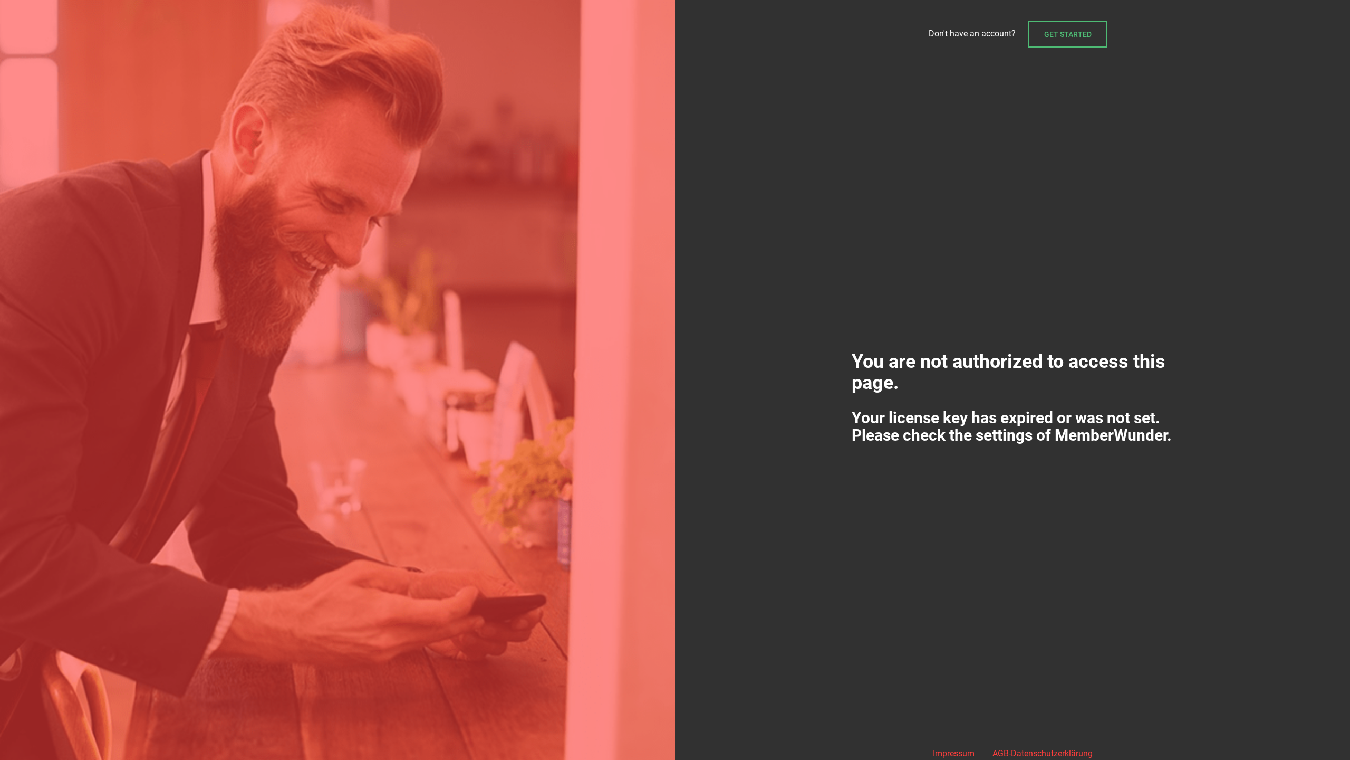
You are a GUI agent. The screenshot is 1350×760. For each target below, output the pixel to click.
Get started (1068, 34)
